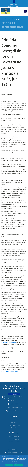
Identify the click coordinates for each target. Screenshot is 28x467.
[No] (26, 461)
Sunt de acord (9, 464)
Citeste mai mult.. (19, 464)
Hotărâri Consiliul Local (14, 441)
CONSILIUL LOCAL (14, 436)
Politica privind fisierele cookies (9, 371)
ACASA (14, 420)
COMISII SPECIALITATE (14, 439)
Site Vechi (14, 427)
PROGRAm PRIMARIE (14, 425)
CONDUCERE (14, 422)
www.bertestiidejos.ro (15, 411)
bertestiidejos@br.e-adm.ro (14, 6)
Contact (14, 394)
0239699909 (14, 4)
